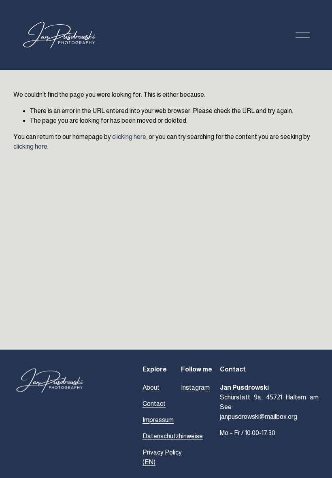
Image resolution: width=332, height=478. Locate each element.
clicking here (129, 136)
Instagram (195, 387)
